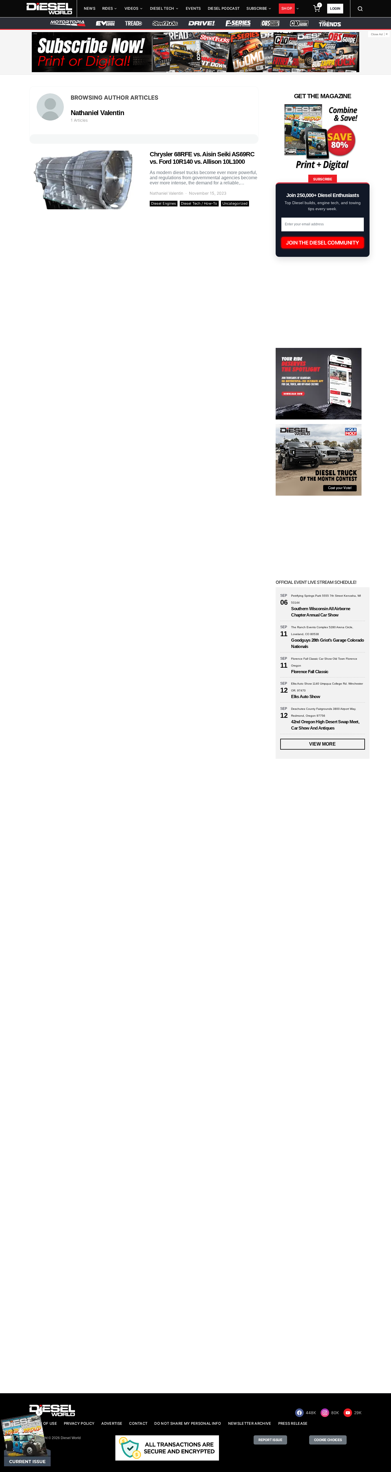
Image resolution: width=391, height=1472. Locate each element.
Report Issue (270, 1440)
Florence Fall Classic (309, 671)
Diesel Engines (163, 203)
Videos (132, 8)
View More (322, 744)
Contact (138, 1423)
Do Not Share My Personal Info (187, 1423)
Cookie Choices (328, 1440)
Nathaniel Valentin (166, 193)
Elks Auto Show (305, 696)
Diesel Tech (162, 8)
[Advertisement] (319, 1346)
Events (193, 8)
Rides (107, 8)
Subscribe (256, 8)
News (89, 8)
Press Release (293, 1423)
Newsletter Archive (249, 1423)
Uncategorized (235, 203)
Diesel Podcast (224, 8)
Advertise (111, 1423)
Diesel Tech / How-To (199, 203)
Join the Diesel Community (322, 243)
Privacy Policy (79, 1423)
